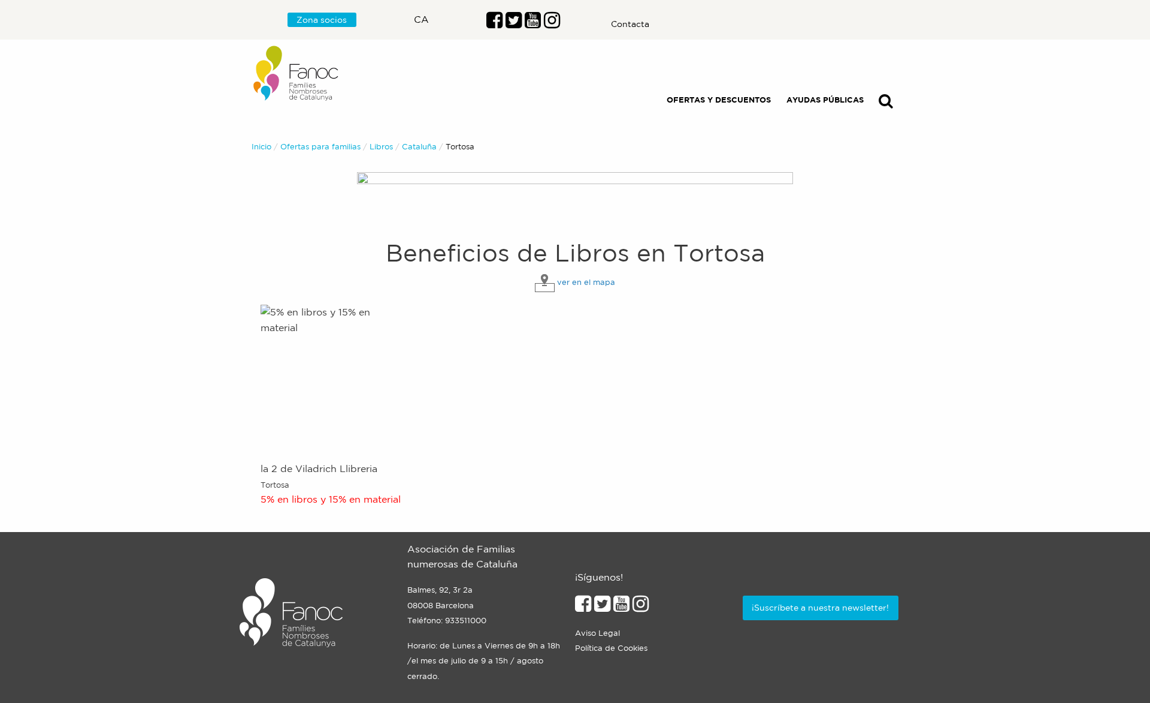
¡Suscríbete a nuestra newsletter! (820, 607)
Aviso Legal (597, 633)
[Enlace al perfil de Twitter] (514, 23)
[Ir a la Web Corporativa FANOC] (296, 73)
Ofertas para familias (320, 146)
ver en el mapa (586, 282)
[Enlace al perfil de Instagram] (640, 607)
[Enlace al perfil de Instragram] (552, 23)
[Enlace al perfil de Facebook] (494, 23)
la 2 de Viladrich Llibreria (319, 468)
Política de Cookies (611, 648)
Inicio (261, 146)
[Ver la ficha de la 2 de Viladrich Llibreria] (334, 377)
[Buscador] (886, 103)
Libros (381, 146)
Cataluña (419, 146)
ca (421, 19)
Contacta (630, 24)
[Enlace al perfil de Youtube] (533, 23)
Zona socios (321, 20)
